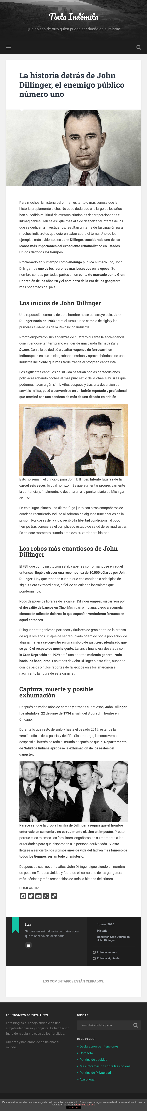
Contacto (86, 1053)
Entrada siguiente (108, 958)
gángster (103, 937)
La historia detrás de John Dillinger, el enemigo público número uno (71, 84)
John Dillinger (106, 940)
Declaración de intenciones (99, 1046)
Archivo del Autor (28, 945)
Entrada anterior (107, 952)
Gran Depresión (120, 937)
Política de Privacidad (95, 1073)
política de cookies (85, 1104)
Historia (102, 930)
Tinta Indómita (73, 16)
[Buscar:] (109, 1025)
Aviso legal (87, 1079)
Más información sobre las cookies (105, 1066)
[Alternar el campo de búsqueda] (138, 47)
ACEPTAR (73, 1107)
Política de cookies (93, 1060)
